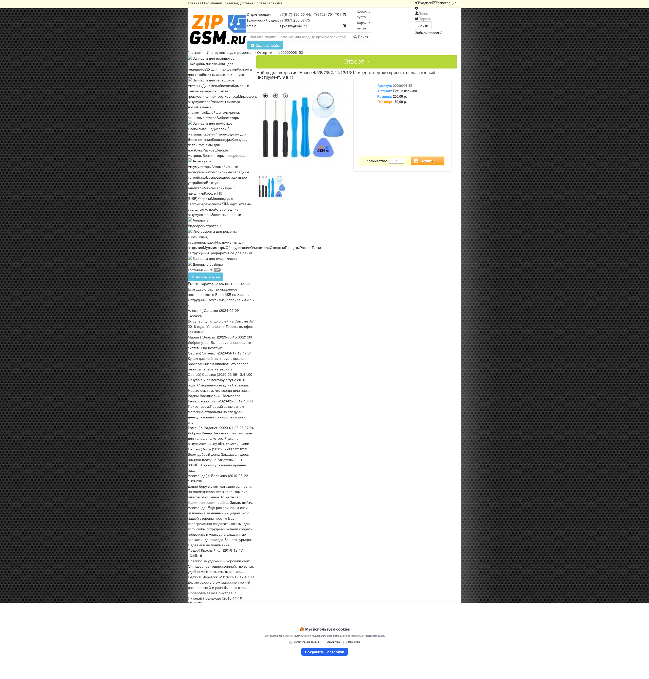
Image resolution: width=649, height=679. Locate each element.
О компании (212, 2)
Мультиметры (214, 247)
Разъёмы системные (200, 109)
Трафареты (218, 252)
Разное (208, 149)
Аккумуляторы (199, 166)
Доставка (245, 2)
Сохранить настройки (324, 651)
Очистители (260, 247)
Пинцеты (292, 247)
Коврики (204, 198)
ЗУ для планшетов (221, 69)
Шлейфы (213, 112)
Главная (195, 2)
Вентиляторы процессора (224, 155)
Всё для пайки (240, 252)
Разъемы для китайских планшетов (220, 71)
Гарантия (274, 2)
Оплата (260, 2)
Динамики (210, 85)
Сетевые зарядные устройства (219, 206)
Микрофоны (248, 96)
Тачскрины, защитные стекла (214, 115)
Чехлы (209, 187)
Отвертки (264, 52)
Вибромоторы (228, 117)
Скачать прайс (267, 45)
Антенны (195, 85)
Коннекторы (214, 96)
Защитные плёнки (226, 214)
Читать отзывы (207, 276)
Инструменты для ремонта (229, 52)
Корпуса (237, 74)
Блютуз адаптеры (203, 185)
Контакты (230, 2)
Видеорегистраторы (204, 225)
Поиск (362, 36)
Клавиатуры (222, 139)
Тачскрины (197, 63)
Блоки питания (200, 128)
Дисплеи (213, 63)
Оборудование (238, 247)
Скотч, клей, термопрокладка (201, 239)
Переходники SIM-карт (218, 203)
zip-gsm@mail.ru (293, 25)
